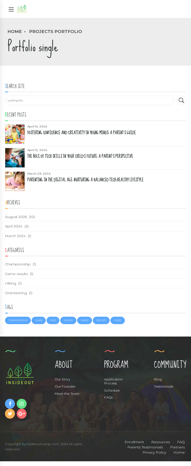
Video (117, 320)
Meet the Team (67, 394)
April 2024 (13, 226)
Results (101, 320)
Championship (18, 264)
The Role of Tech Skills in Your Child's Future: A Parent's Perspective (80, 156)
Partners (177, 447)
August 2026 (16, 217)
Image (85, 320)
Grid (53, 320)
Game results (16, 274)
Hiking (10, 283)
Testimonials (163, 386)
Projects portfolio (55, 31)
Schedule (112, 390)
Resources (160, 442)
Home (14, 31)
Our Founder (65, 386)
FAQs (108, 397)
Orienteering (16, 293)
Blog (158, 379)
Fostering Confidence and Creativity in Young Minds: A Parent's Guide (81, 133)
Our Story (62, 379)
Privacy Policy (154, 452)
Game (38, 320)
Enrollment (134, 442)
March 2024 (15, 236)
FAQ (181, 442)
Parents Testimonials (145, 447)
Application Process (113, 381)
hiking (68, 320)
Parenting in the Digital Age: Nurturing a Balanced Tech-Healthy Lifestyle (85, 180)
